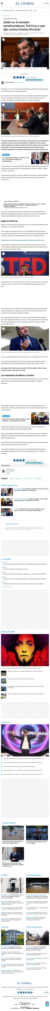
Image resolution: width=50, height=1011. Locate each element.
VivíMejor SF (45, 987)
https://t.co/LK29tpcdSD (31, 205)
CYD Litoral (25, 987)
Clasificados (19, 987)
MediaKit (35, 998)
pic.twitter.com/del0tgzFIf (9, 206)
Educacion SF (31, 989)
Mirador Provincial (38, 987)
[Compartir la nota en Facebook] (14, 77)
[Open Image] (3, 39)
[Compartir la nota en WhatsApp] (20, 77)
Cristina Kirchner (37, 478)
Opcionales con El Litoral (26, 998)
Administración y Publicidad (35, 996)
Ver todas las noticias (7, 586)
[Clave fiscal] (47, 1005)
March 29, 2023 (23, 207)
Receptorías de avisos (23, 996)
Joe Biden (11, 478)
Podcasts (31, 987)
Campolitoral (4, 987)
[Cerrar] (42, 79)
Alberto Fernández (28, 478)
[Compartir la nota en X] (17, 77)
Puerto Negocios (20, 989)
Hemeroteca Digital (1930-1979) (10, 996)
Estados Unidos (18, 478)
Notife (25, 989)
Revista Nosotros (12, 987)
